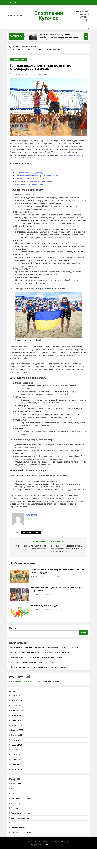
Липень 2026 (16, 696)
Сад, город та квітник (20, 818)
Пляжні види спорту (31, 532)
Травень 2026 (16, 701)
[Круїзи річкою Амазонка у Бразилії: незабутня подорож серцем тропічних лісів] (33, 37)
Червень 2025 (16, 745)
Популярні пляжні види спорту (30, 173)
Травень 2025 (16, 750)
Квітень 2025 (16, 755)
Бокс (13, 793)
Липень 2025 (16, 740)
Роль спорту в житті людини (45, 605)
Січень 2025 (16, 764)
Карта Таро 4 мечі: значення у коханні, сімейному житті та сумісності (40, 652)
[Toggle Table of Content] (11, 170)
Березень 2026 (17, 710)
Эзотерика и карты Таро (21, 833)
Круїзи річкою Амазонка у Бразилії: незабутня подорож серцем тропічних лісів (59, 36)
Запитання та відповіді (20, 798)
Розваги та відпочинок (20, 813)
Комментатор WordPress (21, 681)
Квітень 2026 (16, 706)
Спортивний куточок (48, 15)
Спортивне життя (18, 59)
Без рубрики (16, 783)
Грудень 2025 (16, 725)
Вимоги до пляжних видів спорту (31, 178)
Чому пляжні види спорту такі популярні (34, 181)
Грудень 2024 (16, 769)
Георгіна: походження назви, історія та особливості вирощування (39, 667)
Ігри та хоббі (16, 803)
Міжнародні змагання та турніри (31, 184)
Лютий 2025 (16, 760)
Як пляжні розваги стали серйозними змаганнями (38, 176)
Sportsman (16, 74)
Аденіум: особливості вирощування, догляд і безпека (34, 662)
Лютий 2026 (16, 715)
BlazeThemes (43, 845)
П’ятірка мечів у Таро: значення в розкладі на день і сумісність (37, 657)
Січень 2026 (16, 720)
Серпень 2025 (16, 735)
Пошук (12, 628)
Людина (14, 808)
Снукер (14, 823)
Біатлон (14, 788)
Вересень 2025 (17, 730)
